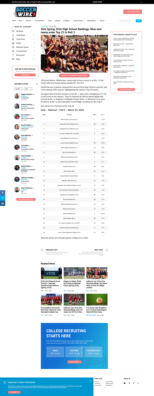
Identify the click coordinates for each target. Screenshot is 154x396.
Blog (20, 20)
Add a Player (74, 362)
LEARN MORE (97, 2)
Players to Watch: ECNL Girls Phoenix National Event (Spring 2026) (72, 283)
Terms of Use (98, 385)
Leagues (57, 20)
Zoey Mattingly (26, 135)
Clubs (50, 20)
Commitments (78, 20)
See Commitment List (26, 199)
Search (139, 21)
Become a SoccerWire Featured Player (74, 75)
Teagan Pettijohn (27, 94)
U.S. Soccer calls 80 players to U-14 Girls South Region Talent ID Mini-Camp (96, 310)
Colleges (66, 20)
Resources (20, 55)
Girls (42, 315)
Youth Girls (20, 39)
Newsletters (109, 385)
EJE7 (22, 191)
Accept (14, 392)
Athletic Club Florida (27, 108)
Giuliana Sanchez (27, 105)
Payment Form (109, 383)
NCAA (18, 43)
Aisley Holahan (26, 156)
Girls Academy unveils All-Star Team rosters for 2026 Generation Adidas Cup (51, 310)
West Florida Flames (27, 118)
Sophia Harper (26, 166)
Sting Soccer (25, 181)
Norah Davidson (26, 125)
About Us (96, 381)
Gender (17, 89)
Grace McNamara (27, 188)
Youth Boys (20, 35)
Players (28, 20)
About (102, 20)
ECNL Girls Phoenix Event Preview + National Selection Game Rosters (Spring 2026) (50, 284)
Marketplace (91, 20)
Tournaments (39, 20)
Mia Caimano (25, 115)
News (14, 20)
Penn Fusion (24, 128)
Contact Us (97, 383)
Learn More (25, 75)
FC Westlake (25, 98)
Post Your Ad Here (126, 89)
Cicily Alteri (25, 146)
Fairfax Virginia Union (27, 159)
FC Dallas (24, 139)
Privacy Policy (109, 381)
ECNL (42, 291)
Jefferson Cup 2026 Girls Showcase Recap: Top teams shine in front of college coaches (96, 284)
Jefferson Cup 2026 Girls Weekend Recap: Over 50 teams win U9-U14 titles (73, 310)
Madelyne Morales (27, 178)
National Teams (22, 47)
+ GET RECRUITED (132, 12)
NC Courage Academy (27, 149)
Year (26, 89)
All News (19, 31)
